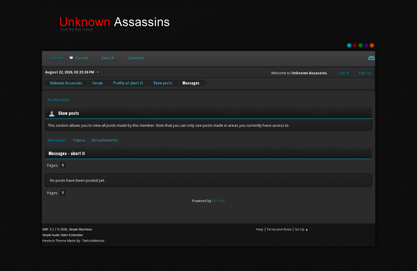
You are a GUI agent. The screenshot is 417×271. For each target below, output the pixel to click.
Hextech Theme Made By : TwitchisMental (73, 240)
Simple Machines (80, 229)
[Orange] (372, 45)
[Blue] (349, 45)
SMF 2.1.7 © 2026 (54, 229)
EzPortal (218, 200)
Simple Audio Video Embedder (62, 235)
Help (259, 229)
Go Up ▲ (301, 229)
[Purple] (366, 45)
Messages (57, 140)
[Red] (355, 45)
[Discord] (370, 59)
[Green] (360, 45)
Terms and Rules (279, 229)
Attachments (105, 140)
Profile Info (59, 100)
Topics (79, 140)
